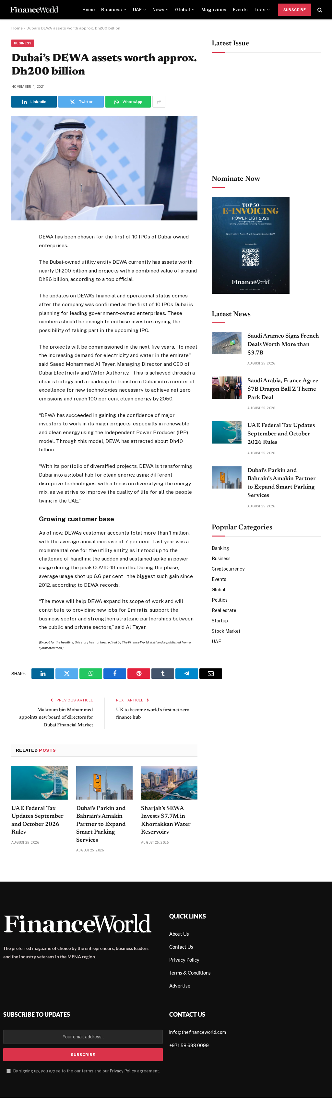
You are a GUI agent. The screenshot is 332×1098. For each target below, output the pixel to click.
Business (111, 9)
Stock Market (226, 631)
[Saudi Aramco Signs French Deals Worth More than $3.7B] (227, 343)
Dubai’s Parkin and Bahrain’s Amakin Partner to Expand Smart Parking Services (100, 824)
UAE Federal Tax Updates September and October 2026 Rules (37, 820)
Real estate (224, 610)
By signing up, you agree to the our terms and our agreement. (86, 1071)
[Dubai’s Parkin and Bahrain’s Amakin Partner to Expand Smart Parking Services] (104, 783)
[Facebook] (17, 254)
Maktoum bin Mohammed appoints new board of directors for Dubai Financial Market (56, 718)
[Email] (17, 317)
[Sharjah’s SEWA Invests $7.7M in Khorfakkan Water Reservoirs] (169, 783)
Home (88, 9)
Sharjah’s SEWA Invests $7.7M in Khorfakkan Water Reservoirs (166, 820)
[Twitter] (17, 270)
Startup (220, 620)
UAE (137, 9)
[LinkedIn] (17, 286)
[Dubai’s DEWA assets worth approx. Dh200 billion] (104, 218)
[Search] (319, 10)
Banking (220, 548)
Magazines (213, 9)
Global (182, 9)
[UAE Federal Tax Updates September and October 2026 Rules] (39, 783)
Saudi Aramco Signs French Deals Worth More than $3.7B (283, 344)
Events (240, 9)
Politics (220, 600)
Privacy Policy (123, 1071)
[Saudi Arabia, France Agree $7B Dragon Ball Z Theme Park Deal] (227, 387)
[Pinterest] (17, 301)
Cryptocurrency (228, 569)
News (158, 9)
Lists (260, 9)
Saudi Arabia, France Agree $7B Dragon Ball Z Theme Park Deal (282, 389)
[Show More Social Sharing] (158, 102)
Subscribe (294, 9)
